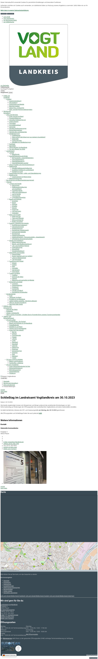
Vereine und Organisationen (17, 328)
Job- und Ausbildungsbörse (20, 246)
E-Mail (2, 615)
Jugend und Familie (15, 183)
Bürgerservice (7, 638)
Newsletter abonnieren (10, 593)
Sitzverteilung (13, 102)
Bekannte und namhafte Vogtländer (23, 280)
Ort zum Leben (11, 320)
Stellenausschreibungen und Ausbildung (19, 188)
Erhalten (14, 206)
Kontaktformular (8, 586)
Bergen (14, 332)
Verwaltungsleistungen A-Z (17, 120)
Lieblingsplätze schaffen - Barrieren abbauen (23, 301)
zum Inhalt (6, 17)
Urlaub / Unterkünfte (12, 313)
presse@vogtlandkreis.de (13, 442)
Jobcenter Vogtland (15, 297)
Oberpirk (14, 345)
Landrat (11, 152)
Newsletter (12, 146)
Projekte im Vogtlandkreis (17, 299)
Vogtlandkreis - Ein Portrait (17, 321)
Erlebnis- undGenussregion (7, 307)
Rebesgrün (15, 347)
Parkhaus (12, 144)
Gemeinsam (16, 270)
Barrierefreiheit (8, 589)
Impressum (7, 582)
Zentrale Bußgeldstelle (19, 232)
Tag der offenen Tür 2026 (17, 149)
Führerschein (16, 196)
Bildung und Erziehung (16, 361)
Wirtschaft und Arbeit (15, 282)
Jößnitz (14, 339)
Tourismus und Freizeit (16, 261)
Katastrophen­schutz (18, 235)
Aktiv (13, 266)
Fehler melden (7, 591)
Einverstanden (10, 13)
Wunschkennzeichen (15, 130)
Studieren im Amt (17, 171)
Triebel (14, 358)
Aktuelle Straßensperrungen (17, 128)
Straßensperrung (17, 228)
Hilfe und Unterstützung (19, 192)
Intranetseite (93, 658)
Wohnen (14, 204)
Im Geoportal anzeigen (8, 610)
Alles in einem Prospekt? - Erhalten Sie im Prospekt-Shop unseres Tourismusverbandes (33, 314)
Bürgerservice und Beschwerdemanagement (20, 180)
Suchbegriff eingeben (7, 89)
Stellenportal (13, 166)
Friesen (14, 337)
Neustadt (15, 344)
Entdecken (9, 311)
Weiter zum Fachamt (10, 449)
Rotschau (15, 349)
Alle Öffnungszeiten (32, 634)
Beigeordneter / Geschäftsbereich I (23, 158)
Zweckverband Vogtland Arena (21, 177)
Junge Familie (16, 194)
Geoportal (12, 127)
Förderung (15, 287)
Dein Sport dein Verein (16, 304)
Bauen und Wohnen (15, 199)
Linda (13, 340)
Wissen (14, 263)
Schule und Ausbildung (16, 240)
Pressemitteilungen (15, 118)
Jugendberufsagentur (19, 197)
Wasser (14, 208)
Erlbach (14, 333)
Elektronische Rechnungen (11, 587)
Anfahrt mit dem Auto (10, 447)
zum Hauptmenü (8, 18)
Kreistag (8, 99)
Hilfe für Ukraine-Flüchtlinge (17, 302)
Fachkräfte (15, 289)
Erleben (14, 264)
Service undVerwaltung (7, 112)
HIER (40, 413)
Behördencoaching (15, 370)
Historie (14, 278)
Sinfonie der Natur (17, 277)
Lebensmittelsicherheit (19, 258)
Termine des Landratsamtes (18, 132)
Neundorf (15, 342)
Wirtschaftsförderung (16, 368)
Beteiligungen (13, 175)
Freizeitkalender (14, 325)
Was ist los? (15, 185)
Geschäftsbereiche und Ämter (18, 156)
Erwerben (15, 201)
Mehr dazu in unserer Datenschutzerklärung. (15, 10)
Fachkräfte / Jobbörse (16, 363)
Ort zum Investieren (12, 364)
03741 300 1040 (11, 443)
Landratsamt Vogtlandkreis (9, 604)
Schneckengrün (17, 351)
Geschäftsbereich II (18, 159)
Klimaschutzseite (91, 655)
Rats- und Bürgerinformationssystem (20, 109)
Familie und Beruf (17, 290)
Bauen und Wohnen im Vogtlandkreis (20, 323)
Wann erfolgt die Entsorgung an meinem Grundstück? (28, 137)
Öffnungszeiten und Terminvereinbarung (21, 164)
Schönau (15, 352)
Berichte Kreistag (14, 106)
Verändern (15, 213)
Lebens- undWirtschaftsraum (8, 317)
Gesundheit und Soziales (16, 252)
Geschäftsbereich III (18, 161)
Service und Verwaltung (10, 383)
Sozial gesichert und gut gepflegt (22, 256)
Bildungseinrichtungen (19, 242)
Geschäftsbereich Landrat (20, 163)
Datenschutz (7, 584)
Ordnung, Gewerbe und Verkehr (19, 223)
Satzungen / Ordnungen (16, 108)
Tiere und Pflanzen (18, 218)
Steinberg (15, 356)
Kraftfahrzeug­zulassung (19, 225)
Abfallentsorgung (14, 133)
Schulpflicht (15, 249)
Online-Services (17, 140)
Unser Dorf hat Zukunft (16, 330)
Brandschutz (16, 233)
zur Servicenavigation (10, 20)
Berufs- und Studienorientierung (22, 244)
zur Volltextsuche (8, 22)
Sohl (13, 354)
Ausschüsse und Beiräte (16, 104)
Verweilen (15, 268)
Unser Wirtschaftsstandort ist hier (19, 366)
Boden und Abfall (17, 221)
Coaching (15, 283)
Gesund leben (16, 254)
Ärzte (10, 295)
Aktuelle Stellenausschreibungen (22, 168)
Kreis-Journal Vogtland (16, 116)
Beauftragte (15, 154)
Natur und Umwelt (15, 214)
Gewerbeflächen (17, 285)
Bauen (14, 202)
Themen (8, 182)
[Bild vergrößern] (24, 483)
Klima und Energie (17, 220)
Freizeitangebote (17, 190)
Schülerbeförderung (18, 251)
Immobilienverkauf (15, 125)
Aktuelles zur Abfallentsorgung (21, 142)
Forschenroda (16, 335)
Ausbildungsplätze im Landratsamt (23, 170)
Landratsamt (10, 151)
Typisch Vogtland (14, 273)
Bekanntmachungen (15, 178)
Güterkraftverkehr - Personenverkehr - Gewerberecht (28, 237)
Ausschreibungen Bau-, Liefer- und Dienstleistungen (25, 173)
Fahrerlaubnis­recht (18, 227)
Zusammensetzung (15, 101)
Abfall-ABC (15, 139)
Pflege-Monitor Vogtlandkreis (18, 147)
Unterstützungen (17, 247)
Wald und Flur (16, 216)
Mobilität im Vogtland (15, 327)
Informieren (15, 271)
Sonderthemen (10, 294)
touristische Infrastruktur (19, 292)
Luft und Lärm (16, 211)
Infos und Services (12, 114)
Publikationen (16, 135)
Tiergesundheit (16, 259)
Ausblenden (3, 13)
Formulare (12, 123)
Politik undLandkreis (6, 96)
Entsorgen (15, 209)
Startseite (6, 381)
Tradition (15, 275)
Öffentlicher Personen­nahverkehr (22, 239)
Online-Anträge (13, 121)
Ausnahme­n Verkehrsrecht (20, 230)
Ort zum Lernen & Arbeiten (14, 359)
